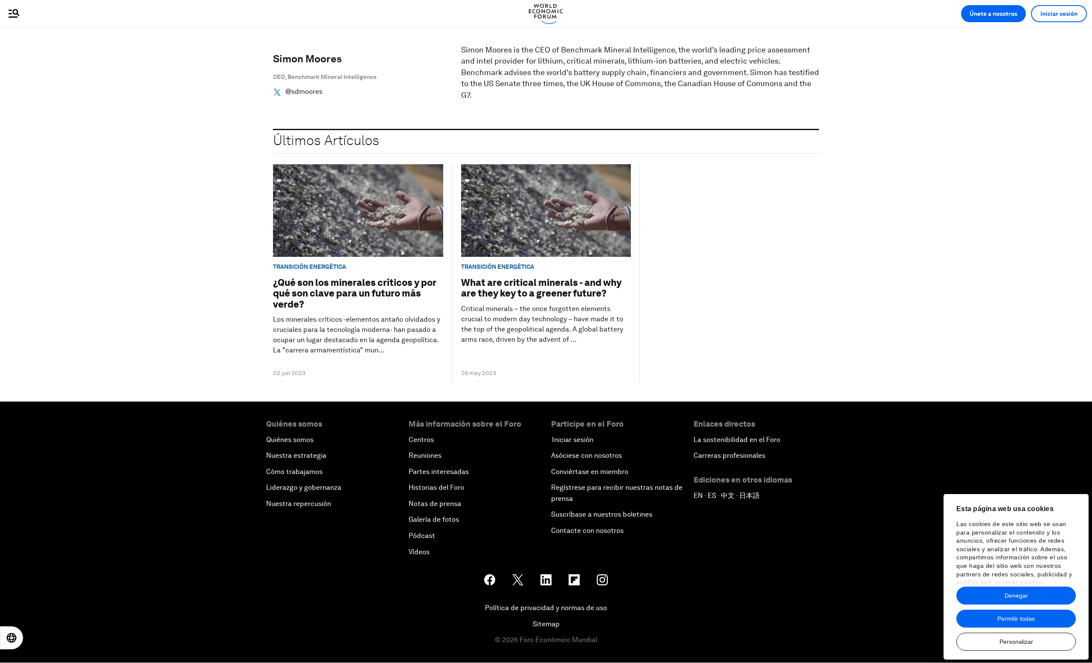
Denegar (1016, 595)
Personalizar (1016, 641)
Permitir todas (1016, 618)
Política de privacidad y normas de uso (546, 608)
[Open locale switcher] (11, 638)
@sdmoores (303, 92)
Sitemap (546, 624)
